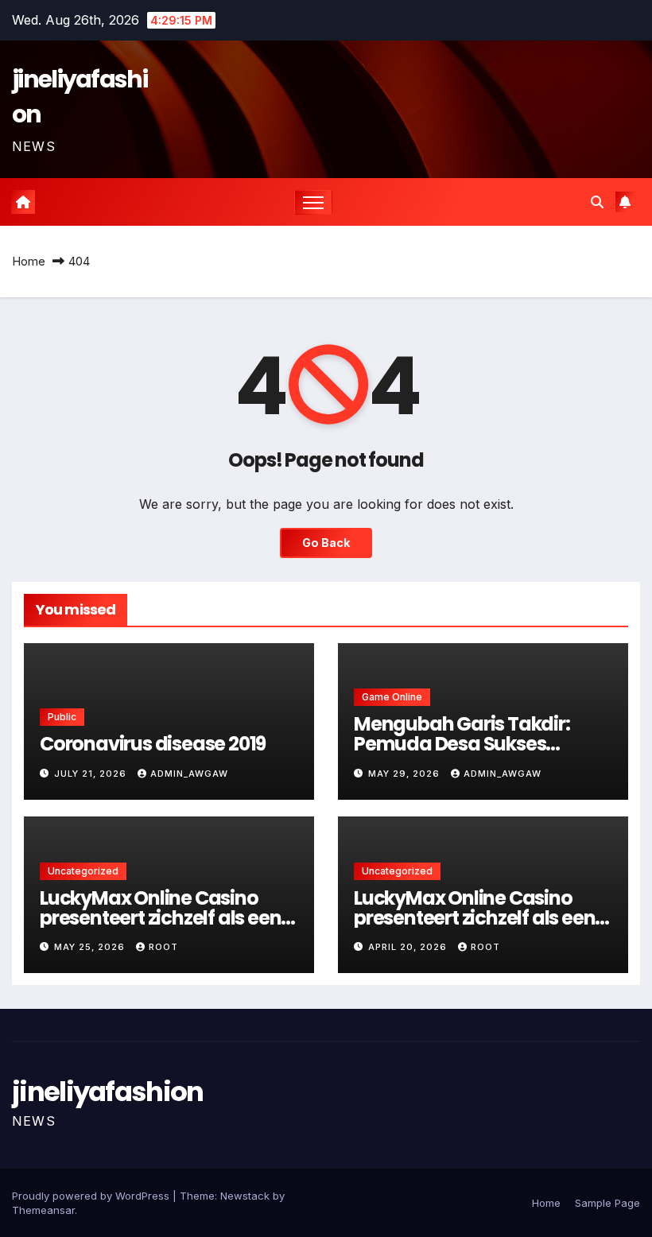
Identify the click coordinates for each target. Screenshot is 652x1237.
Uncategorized (83, 871)
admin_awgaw (189, 773)
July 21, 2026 (92, 773)
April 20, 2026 (409, 946)
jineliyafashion (108, 1091)
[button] (597, 202)
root (163, 946)
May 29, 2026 (405, 773)
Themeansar (43, 1210)
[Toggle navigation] (313, 202)
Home (28, 261)
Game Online (392, 697)
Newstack (245, 1195)
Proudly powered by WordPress (92, 1195)
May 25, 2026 (91, 946)
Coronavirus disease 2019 (153, 744)
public (62, 717)
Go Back (326, 542)
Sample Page (607, 1202)
